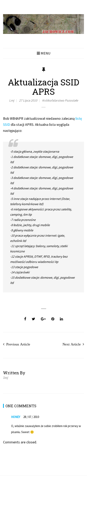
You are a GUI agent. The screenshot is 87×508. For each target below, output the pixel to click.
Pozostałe (71, 100)
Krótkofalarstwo (53, 100)
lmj (11, 100)
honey (15, 417)
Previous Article (18, 344)
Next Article (72, 344)
